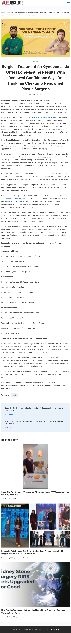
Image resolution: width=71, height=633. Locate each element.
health (14, 395)
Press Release (28, 558)
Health (35, 61)
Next (6, 428)
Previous (11, 414)
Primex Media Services (51, 629)
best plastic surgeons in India (15, 198)
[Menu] (68, 3)
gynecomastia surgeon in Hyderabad (40, 117)
